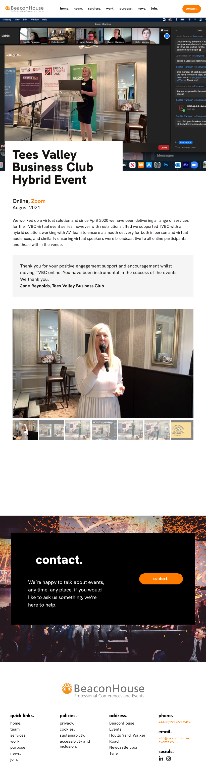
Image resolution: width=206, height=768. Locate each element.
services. (94, 8)
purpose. (126, 8)
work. (110, 8)
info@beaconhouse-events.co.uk (174, 740)
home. (64, 8)
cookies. (67, 729)
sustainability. (72, 735)
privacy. (67, 723)
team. (78, 8)
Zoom (38, 201)
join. (154, 8)
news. (142, 8)
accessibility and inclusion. (75, 744)
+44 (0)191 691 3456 (175, 722)
